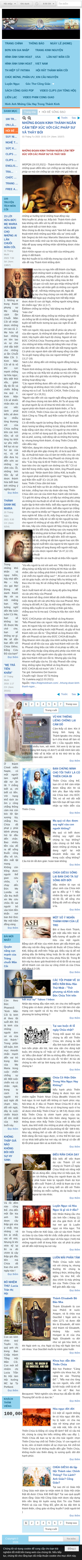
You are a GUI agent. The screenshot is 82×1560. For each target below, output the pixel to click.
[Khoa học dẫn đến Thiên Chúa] (37, 1374)
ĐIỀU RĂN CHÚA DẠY (66, 1154)
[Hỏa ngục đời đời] (37, 1417)
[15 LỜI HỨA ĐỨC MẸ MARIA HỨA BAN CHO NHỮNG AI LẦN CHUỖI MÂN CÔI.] (18, 283)
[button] (40, 83)
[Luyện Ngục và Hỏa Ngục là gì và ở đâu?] (37, 1217)
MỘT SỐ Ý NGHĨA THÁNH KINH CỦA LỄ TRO (66, 921)
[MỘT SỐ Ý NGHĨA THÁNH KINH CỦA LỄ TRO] (37, 928)
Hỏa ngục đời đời (63, 1408)
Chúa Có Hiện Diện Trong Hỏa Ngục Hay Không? (65, 1081)
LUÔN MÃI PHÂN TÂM (66, 1257)
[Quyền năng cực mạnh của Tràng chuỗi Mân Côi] (18, 984)
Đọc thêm (13, 492)
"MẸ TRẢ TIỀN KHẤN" (9, 669)
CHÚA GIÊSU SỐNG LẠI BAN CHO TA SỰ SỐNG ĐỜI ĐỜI (65, 876)
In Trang (24, 694)
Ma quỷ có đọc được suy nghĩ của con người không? (65, 824)
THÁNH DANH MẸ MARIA (10, 504)
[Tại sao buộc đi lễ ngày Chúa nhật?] (37, 1035)
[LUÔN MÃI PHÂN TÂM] (37, 1271)
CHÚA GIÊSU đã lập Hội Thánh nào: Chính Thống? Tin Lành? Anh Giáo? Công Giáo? (66, 1475)
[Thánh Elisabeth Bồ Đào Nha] (37, 1319)
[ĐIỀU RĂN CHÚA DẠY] (37, 1162)
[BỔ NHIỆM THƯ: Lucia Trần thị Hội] (18, 1316)
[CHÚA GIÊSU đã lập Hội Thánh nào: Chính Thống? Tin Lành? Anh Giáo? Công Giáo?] (37, 1476)
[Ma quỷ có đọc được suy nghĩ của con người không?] (37, 838)
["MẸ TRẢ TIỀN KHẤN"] (18, 728)
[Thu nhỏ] (24, 118)
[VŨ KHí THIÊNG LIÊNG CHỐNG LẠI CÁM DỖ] (37, 730)
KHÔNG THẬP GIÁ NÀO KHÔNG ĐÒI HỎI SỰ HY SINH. (10, 1148)
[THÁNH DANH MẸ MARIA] (18, 546)
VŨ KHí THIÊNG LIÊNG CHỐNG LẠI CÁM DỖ (64, 720)
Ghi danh (24, 4)
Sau (74, 117)
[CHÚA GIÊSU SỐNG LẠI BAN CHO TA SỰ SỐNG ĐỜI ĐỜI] (37, 890)
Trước (64, 117)
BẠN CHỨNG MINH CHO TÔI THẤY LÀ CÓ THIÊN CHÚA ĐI (66, 772)
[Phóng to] (29, 118)
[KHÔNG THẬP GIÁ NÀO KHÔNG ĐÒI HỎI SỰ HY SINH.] (18, 1182)
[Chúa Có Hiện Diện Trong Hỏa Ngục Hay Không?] (37, 1085)
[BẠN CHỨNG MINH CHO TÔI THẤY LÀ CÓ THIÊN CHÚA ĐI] (37, 786)
